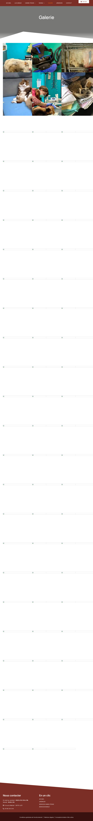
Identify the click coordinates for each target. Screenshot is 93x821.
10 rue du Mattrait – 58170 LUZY (13, 805)
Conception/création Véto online (64, 817)
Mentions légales (49, 817)
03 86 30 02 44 (9, 808)
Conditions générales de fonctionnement (31, 817)
